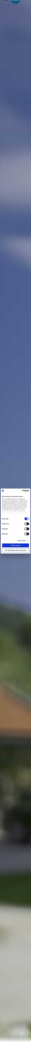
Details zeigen (22, 540)
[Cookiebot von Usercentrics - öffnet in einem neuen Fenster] (22, 491)
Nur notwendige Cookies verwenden (15, 550)
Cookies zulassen (15, 545)
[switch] (26, 524)
